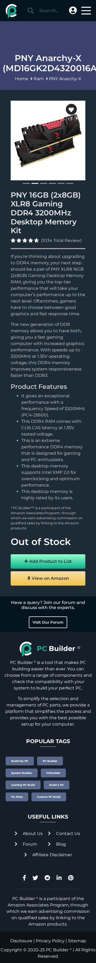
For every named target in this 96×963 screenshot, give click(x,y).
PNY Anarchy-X (65, 78)
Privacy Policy (50, 940)
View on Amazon (50, 578)
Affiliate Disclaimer (51, 854)
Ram (39, 78)
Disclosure (21, 940)
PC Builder (57, 949)
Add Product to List (50, 561)
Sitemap (77, 940)
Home (21, 78)
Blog (60, 844)
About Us (32, 833)
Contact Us (67, 833)
